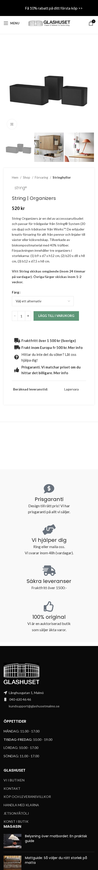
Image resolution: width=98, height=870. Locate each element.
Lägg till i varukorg (56, 316)
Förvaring (42, 177)
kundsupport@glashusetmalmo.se (34, 706)
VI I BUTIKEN (14, 780)
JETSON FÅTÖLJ (16, 813)
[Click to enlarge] (12, 124)
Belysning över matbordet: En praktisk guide (56, 838)
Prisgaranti (49, 499)
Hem (15, 177)
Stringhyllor (62, 177)
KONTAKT (12, 788)
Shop (27, 177)
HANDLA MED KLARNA (21, 805)
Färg (15, 292)
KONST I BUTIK (16, 821)
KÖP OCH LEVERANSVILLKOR (27, 797)
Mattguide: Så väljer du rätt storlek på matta (56, 860)
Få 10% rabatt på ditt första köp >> (54, 8)
